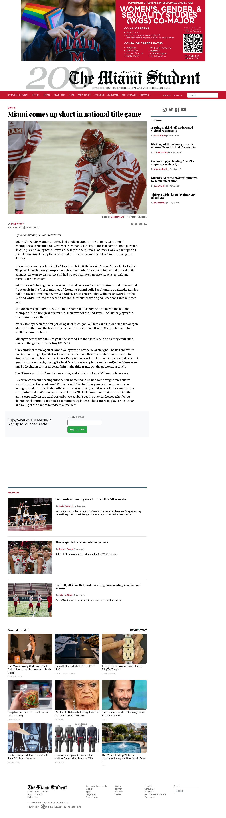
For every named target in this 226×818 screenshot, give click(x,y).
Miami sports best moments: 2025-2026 (82, 542)
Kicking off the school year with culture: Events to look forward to (173, 145)
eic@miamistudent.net (38, 791)
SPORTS (12, 108)
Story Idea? (177, 95)
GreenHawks (92, 797)
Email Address (75, 416)
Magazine (99, 95)
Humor (118, 789)
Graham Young (65, 549)
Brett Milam (117, 217)
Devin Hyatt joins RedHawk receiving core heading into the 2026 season (98, 586)
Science (119, 791)
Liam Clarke (160, 186)
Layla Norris (160, 136)
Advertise (167, 95)
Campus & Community (96, 786)
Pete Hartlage (65, 595)
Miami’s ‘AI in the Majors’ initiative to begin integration (174, 179)
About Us (149, 786)
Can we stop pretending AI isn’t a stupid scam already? (172, 162)
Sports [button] (47, 95)
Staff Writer (17, 224)
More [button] (72, 95)
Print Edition (84, 95)
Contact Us (149, 789)
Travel (118, 794)
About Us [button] (144, 95)
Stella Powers (161, 152)
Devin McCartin (65, 506)
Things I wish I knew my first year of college (173, 196)
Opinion (89, 789)
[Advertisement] (75, 462)
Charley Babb (160, 169)
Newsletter (113, 95)
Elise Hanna (160, 203)
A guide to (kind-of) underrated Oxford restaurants (172, 129)
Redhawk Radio (129, 95)
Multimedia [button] (59, 95)
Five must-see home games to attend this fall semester (91, 499)
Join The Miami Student (155, 794)
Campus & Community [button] (18, 95)
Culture (118, 786)
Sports (89, 791)
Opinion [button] (36, 95)
